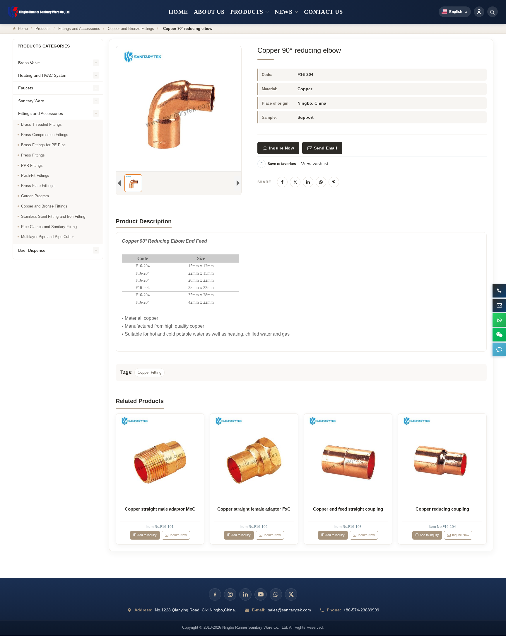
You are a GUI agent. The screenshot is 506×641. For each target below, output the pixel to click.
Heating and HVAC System (43, 75)
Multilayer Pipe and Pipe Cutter (47, 236)
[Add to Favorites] (261, 164)
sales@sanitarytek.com (289, 610)
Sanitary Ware (31, 100)
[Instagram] (230, 594)
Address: (143, 610)
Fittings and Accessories (79, 28)
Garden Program (35, 196)
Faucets (25, 88)
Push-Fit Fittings (35, 175)
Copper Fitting (149, 372)
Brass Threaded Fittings (41, 124)
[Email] (499, 305)
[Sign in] (479, 11)
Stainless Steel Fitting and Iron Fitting (53, 216)
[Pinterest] (334, 182)
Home (23, 28)
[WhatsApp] (321, 182)
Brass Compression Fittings (44, 134)
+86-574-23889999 (361, 610)
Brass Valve (29, 62)
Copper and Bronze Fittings (131, 28)
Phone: (334, 610)
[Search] (492, 11)
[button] (499, 349)
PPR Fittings (32, 165)
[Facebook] (282, 182)
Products (43, 28)
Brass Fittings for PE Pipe (43, 145)
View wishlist (314, 163)
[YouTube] (260, 594)
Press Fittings (33, 155)
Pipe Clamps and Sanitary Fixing (49, 227)
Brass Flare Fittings (37, 185)
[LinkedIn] (308, 182)
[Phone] (499, 290)
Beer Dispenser (32, 250)
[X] (295, 182)
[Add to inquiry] (160, 458)
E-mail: (259, 610)
